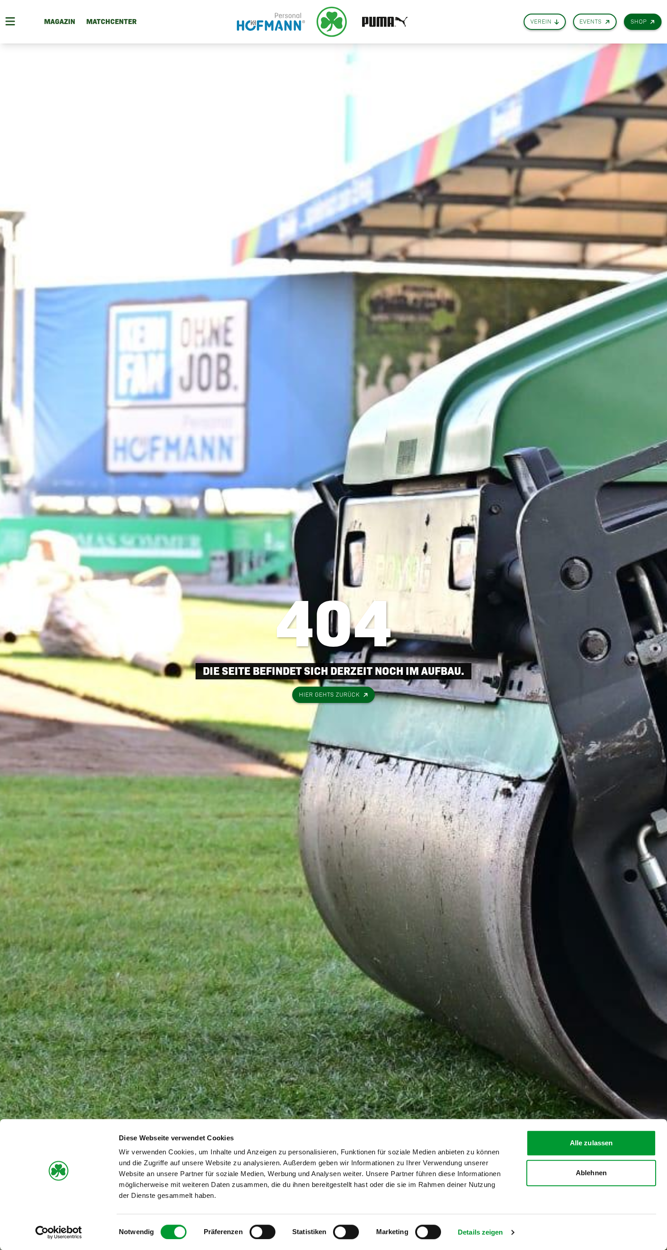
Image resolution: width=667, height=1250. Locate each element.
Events (590, 21)
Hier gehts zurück (329, 694)
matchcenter (111, 21)
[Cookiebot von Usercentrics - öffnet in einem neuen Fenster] (58, 1232)
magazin (59, 21)
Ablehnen (591, 1173)
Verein (541, 21)
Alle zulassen (591, 1143)
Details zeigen (480, 1232)
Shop (639, 21)
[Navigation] (10, 22)
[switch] (262, 1232)
